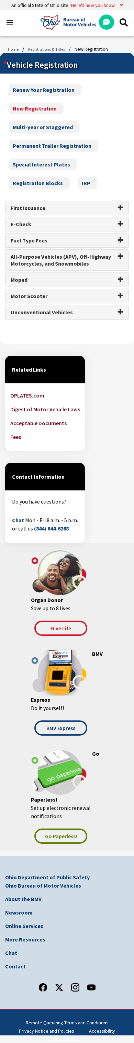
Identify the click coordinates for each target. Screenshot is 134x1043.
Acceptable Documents (38, 423)
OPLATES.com (27, 395)
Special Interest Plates (41, 164)
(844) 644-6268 (51, 528)
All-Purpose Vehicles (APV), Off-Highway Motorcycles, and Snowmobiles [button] (61, 260)
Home (13, 49)
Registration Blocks (38, 183)
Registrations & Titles (46, 49)
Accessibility (102, 1031)
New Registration (35, 108)
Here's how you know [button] (93, 5)
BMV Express (60, 728)
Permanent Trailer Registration (52, 145)
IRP (86, 183)
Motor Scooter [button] (29, 296)
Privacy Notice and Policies (46, 1031)
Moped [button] (19, 279)
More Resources (25, 939)
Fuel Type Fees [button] (29, 240)
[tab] (67, 208)
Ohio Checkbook (67, 1039)
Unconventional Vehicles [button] (42, 312)
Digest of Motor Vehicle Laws (45, 409)
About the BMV (23, 899)
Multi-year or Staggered (43, 127)
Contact (15, 966)
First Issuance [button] (28, 207)
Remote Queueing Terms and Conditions (67, 1023)
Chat (18, 520)
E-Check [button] (21, 224)
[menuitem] (124, 22)
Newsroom (19, 912)
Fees (15, 436)
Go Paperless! (61, 836)
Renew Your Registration (44, 89)
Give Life (61, 628)
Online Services (24, 925)
